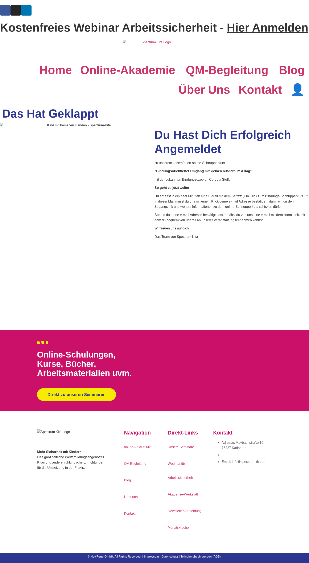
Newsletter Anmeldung (185, 511)
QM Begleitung (135, 463)
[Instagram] (16, 10)
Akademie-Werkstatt (183, 494)
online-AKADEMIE (138, 447)
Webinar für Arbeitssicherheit (180, 471)
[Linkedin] (26, 10)
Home (56, 70)
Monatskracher (179, 527)
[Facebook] (5, 10)
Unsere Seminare (181, 447)
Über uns (204, 89)
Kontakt (260, 89)
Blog (292, 70)
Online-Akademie (127, 70)
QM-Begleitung (227, 70)
